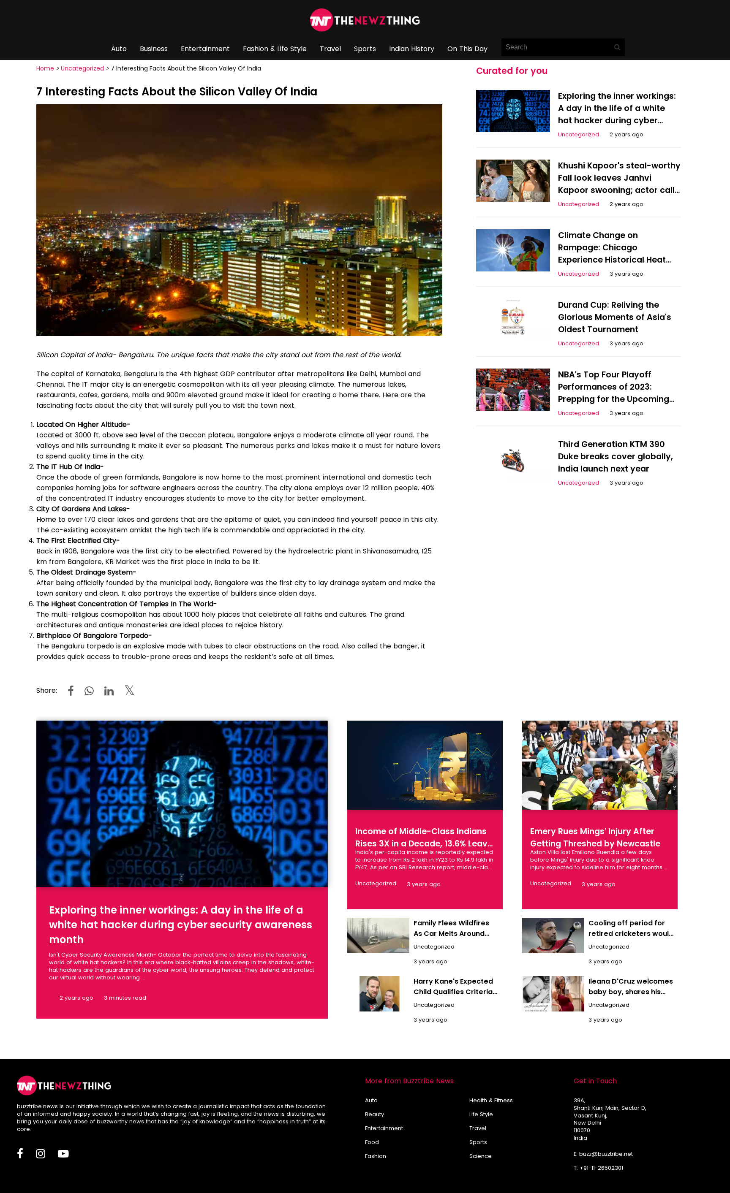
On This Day (467, 49)
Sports (365, 49)
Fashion (375, 1156)
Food (372, 1142)
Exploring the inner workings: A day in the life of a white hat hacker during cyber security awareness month (180, 924)
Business (154, 49)
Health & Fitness (491, 1100)
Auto (119, 49)
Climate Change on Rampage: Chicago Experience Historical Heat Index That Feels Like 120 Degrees (612, 260)
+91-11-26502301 (601, 1167)
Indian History (411, 49)
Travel (330, 49)
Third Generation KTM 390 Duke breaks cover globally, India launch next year (615, 456)
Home (45, 68)
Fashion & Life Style (275, 49)
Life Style (481, 1114)
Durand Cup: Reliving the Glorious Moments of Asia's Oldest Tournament (614, 317)
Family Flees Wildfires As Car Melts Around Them (451, 933)
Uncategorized (82, 68)
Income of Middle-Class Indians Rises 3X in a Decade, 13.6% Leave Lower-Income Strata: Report (424, 844)
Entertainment (205, 49)
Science (480, 1156)
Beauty (374, 1114)
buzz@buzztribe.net (606, 1154)
